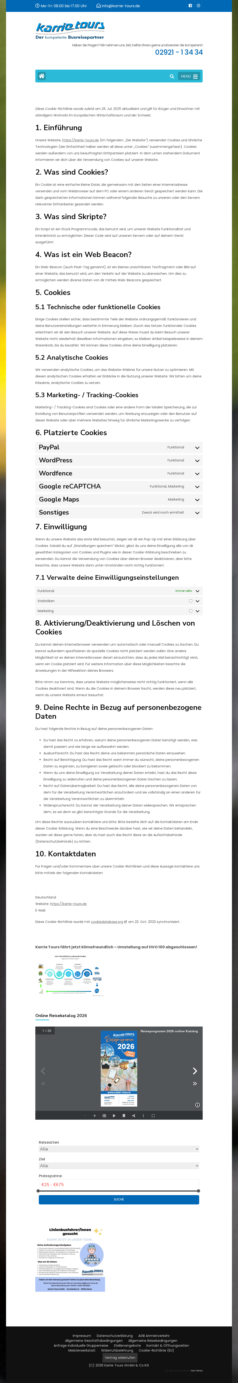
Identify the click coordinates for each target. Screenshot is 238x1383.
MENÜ (186, 76)
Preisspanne (50, 1176)
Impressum (82, 1335)
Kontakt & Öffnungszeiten (167, 1345)
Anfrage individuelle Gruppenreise (81, 1345)
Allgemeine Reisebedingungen (152, 1340)
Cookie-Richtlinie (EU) (156, 1350)
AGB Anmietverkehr (154, 1335)
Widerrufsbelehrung (117, 1350)
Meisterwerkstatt (82, 1350)
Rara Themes (197, 1370)
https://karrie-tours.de (80, 140)
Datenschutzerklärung (115, 1335)
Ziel (42, 1159)
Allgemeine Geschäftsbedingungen (94, 1340)
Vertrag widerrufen (120, 1357)
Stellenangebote (127, 1345)
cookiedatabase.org (107, 921)
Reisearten (49, 1142)
